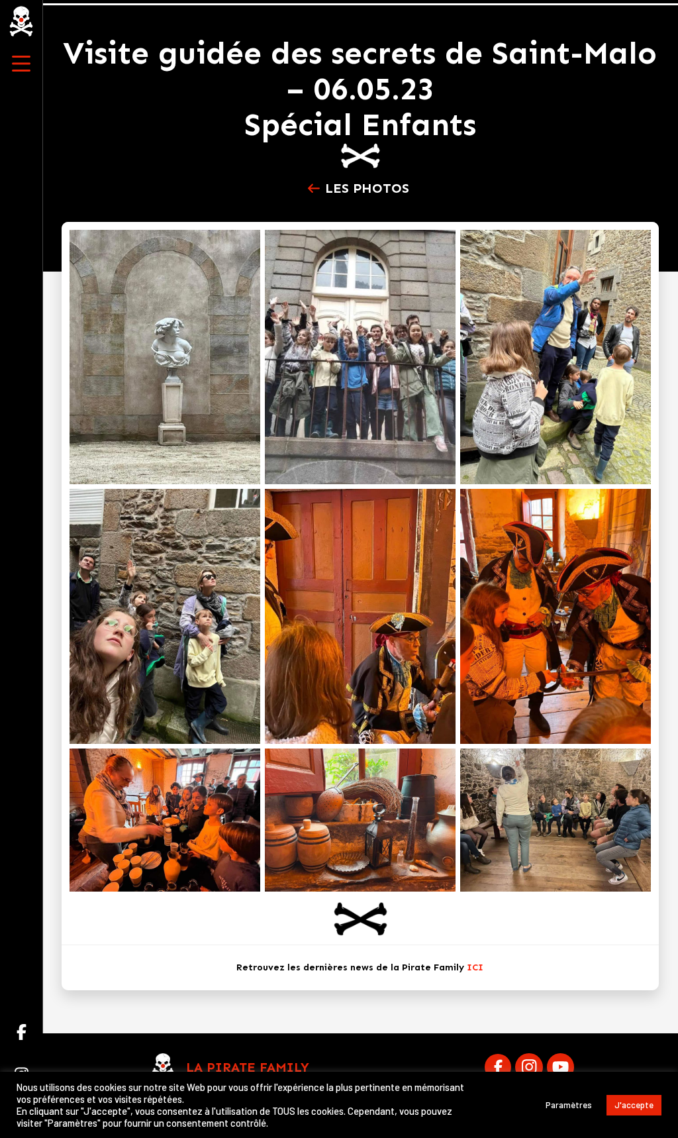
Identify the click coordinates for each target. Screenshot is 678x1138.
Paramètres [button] (569, 1105)
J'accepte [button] (634, 1105)
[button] (21, 63)
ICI (475, 967)
